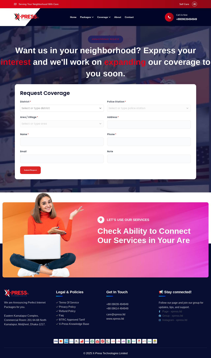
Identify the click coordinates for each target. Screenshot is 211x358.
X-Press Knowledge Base (74, 324)
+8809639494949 (186, 19)
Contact (129, 17)
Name (24, 134)
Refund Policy (67, 311)
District (25, 101)
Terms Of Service (69, 302)
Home (73, 17)
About (117, 17)
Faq (61, 315)
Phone (111, 134)
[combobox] (60, 108)
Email (23, 151)
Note (110, 151)
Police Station (116, 101)
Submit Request (30, 170)
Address (113, 117)
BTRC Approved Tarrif (72, 319)
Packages (85, 17)
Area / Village (29, 117)
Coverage (102, 17)
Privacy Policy (67, 306)
